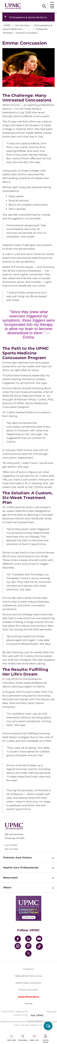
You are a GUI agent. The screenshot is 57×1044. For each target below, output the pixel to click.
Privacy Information (28, 990)
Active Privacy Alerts (28, 996)
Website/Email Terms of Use (28, 976)
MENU (52, 2)
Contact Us (28, 969)
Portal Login (45, 1041)
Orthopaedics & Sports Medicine (28, 17)
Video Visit (34, 1040)
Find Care (11, 1040)
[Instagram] (18, 946)
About (7, 887)
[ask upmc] (48, 1026)
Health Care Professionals (20, 867)
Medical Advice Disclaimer (28, 983)
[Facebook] (18, 939)
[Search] (44, 6)
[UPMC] (13, 6)
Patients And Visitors (17, 857)
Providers (23, 1040)
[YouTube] (39, 939)
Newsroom (10, 877)
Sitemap (29, 1003)
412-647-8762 (11, 845)
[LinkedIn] (28, 939)
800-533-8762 (11, 849)
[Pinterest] (28, 946)
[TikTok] (39, 946)
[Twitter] (28, 953)
